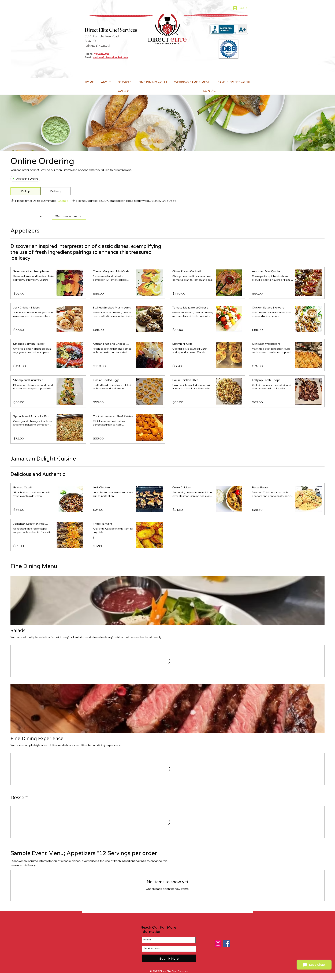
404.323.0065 (101, 53)
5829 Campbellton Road (102, 36)
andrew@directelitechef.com (110, 57)
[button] (25, 191)
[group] (55, 191)
